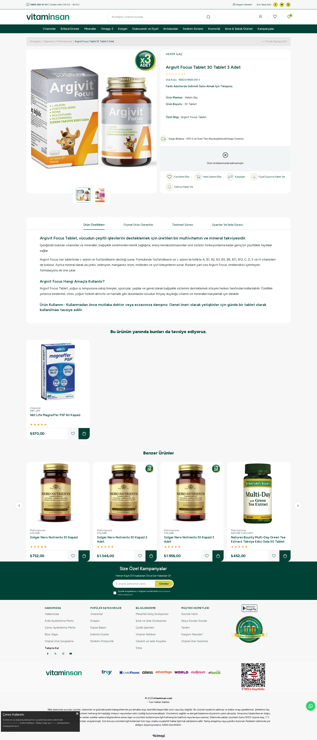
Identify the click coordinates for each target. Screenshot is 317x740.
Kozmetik (214, 28)
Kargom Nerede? (244, 4)
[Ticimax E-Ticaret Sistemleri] (158, 736)
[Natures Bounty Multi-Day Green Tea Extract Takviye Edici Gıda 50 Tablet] (259, 493)
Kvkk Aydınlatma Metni (59, 620)
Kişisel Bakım (98, 627)
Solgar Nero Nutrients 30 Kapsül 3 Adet (189, 539)
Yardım (185, 627)
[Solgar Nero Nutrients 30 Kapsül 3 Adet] (192, 493)
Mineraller (90, 28)
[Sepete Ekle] (84, 433)
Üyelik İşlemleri (145, 627)
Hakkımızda (52, 614)
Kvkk (54, 723)
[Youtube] (71, 654)
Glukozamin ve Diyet (145, 28)
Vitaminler (49, 28)
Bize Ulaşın (51, 634)
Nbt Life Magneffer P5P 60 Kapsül (55, 415)
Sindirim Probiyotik (102, 641)
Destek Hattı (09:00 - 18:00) (54, 4)
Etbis (139, 648)
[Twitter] (55, 654)
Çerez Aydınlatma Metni (60, 627)
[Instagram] (63, 654)
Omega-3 (107, 28)
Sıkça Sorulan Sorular (194, 620)
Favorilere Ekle (73, 433)
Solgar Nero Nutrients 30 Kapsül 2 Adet (122, 539)
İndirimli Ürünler (99, 634)
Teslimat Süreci (182, 224)
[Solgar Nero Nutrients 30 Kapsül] (58, 493)
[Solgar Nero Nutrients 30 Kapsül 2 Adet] (125, 493)
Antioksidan (170, 28)
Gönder (164, 583)
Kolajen (122, 28)
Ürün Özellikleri (94, 224)
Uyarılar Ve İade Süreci (227, 224)
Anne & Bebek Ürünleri (239, 28)
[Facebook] (48, 654)
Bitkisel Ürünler (70, 28)
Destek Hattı (189, 614)
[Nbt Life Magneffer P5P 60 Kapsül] (58, 371)
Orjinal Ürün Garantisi (138, 224)
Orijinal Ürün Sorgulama (59, 641)
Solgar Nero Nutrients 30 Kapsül (54, 537)
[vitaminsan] (64, 673)
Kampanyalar (266, 28)
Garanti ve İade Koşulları (151, 641)
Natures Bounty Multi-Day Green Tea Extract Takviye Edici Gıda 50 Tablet (258, 539)
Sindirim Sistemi (193, 28)
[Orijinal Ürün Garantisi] (249, 629)
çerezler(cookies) (11, 723)
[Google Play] (249, 608)
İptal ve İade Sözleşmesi (151, 620)
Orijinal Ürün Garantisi (194, 641)
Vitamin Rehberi (146, 634)
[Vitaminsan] (253, 677)
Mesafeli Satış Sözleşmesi (152, 614)
